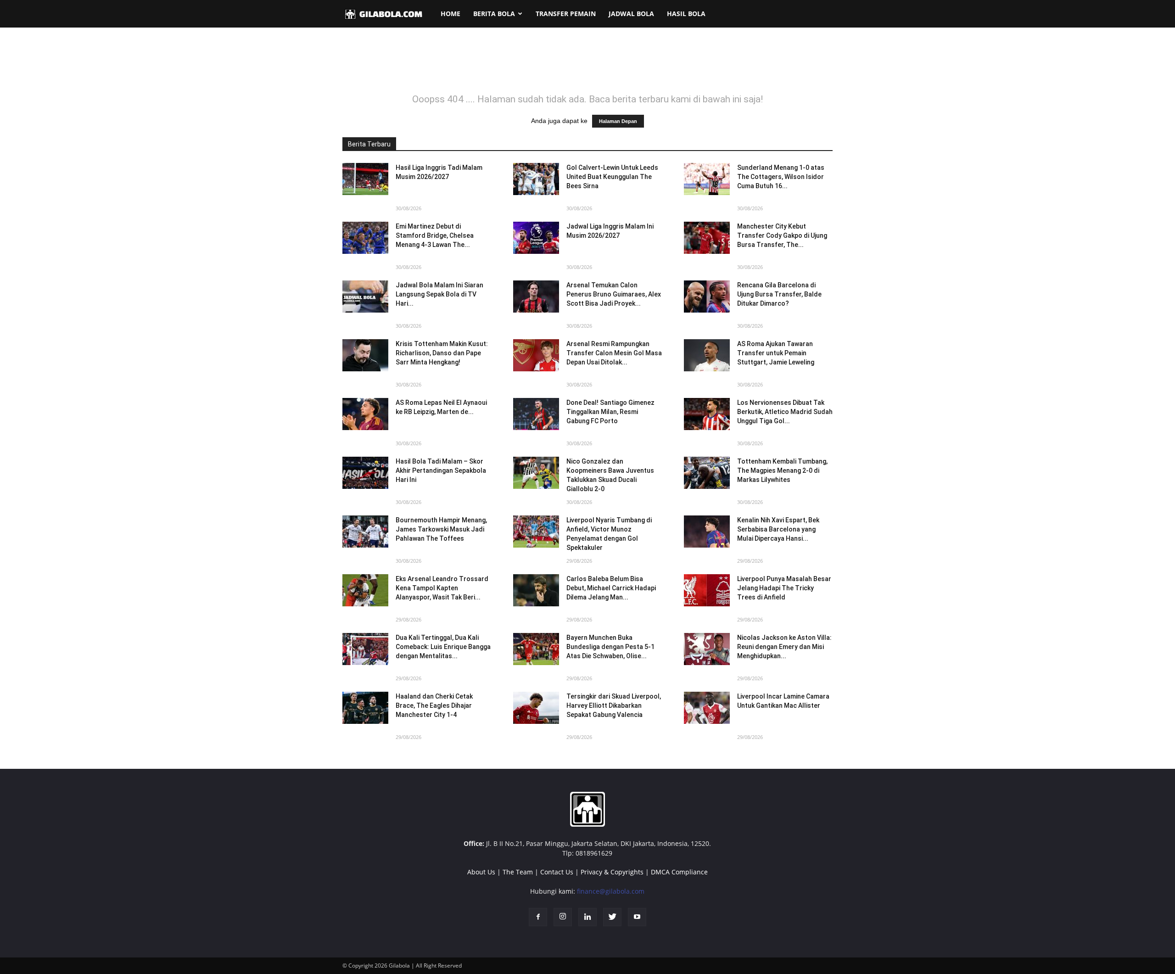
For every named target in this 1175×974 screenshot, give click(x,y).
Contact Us (556, 872)
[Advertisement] (587, 66)
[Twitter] (612, 917)
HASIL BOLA (686, 13)
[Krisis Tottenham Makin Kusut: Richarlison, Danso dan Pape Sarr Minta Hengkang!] (365, 355)
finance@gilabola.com (610, 891)
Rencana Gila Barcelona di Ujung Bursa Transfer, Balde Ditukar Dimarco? (779, 294)
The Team (518, 872)
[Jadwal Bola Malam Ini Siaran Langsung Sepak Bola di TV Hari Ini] (365, 296)
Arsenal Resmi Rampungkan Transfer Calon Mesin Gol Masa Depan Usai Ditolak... (614, 353)
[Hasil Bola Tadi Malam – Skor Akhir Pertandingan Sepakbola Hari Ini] (365, 473)
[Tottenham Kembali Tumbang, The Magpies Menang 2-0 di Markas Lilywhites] (707, 473)
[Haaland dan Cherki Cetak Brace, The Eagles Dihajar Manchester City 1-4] (365, 708)
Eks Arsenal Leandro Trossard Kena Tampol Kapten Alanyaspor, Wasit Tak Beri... (442, 588)
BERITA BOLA (494, 13)
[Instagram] (563, 917)
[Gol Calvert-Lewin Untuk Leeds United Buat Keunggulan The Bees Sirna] (536, 179)
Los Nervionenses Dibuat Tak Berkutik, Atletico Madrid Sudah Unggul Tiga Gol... (785, 412)
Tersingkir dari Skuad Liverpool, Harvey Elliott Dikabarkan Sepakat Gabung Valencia (613, 705)
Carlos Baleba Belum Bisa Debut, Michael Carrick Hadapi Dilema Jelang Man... (611, 588)
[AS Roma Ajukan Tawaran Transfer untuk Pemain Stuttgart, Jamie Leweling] (707, 355)
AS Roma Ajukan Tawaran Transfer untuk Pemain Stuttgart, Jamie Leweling (775, 353)
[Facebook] (538, 917)
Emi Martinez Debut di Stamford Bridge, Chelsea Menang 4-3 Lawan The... (435, 235)
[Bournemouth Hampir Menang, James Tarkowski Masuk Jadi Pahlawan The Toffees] (365, 531)
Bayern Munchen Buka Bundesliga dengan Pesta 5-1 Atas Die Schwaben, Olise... (610, 647)
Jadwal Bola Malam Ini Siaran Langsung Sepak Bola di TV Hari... (439, 294)
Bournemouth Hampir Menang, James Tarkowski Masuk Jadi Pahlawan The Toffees (441, 529)
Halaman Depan (618, 121)
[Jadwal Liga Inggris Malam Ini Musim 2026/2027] (536, 238)
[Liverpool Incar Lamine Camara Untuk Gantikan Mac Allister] (707, 708)
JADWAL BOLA (631, 13)
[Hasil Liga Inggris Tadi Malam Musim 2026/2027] (365, 179)
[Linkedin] (587, 917)
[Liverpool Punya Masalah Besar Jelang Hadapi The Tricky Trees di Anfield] (707, 590)
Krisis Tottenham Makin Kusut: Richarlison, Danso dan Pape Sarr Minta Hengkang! (442, 353)
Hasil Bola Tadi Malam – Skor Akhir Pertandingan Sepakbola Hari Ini (441, 470)
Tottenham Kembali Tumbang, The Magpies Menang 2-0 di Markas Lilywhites (782, 470)
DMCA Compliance (679, 872)
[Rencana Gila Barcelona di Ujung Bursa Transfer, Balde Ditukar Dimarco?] (707, 296)
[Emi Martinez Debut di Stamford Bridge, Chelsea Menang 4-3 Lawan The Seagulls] (365, 238)
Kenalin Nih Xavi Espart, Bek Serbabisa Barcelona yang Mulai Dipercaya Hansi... (778, 529)
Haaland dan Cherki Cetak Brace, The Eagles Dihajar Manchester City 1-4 (434, 705)
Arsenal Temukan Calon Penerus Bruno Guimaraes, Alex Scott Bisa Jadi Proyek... (613, 294)
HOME (450, 13)
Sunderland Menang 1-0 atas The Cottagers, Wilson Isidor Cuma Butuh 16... (780, 177)
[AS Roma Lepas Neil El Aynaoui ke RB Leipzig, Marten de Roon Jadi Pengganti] (365, 414)
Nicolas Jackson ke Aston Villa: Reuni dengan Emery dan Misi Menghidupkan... (784, 647)
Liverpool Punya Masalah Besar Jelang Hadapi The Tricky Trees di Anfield (784, 588)
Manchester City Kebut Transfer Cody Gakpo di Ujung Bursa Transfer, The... (782, 235)
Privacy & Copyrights (612, 872)
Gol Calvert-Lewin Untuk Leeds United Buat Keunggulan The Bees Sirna (612, 177)
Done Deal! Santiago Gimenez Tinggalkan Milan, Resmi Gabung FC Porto (610, 412)
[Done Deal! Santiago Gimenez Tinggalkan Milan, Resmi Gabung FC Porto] (536, 414)
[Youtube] (637, 917)
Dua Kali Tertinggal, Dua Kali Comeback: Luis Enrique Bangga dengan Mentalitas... (443, 647)
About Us (481, 872)
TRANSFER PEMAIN (566, 13)
